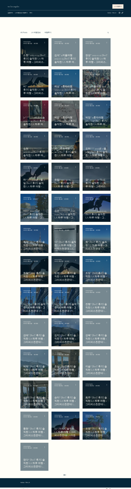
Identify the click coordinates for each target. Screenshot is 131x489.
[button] (108, 33)
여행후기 (47, 32)
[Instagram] (119, 13)
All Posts (23, 32)
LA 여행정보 (36, 32)
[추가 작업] (45, 42)
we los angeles (14, 6)
